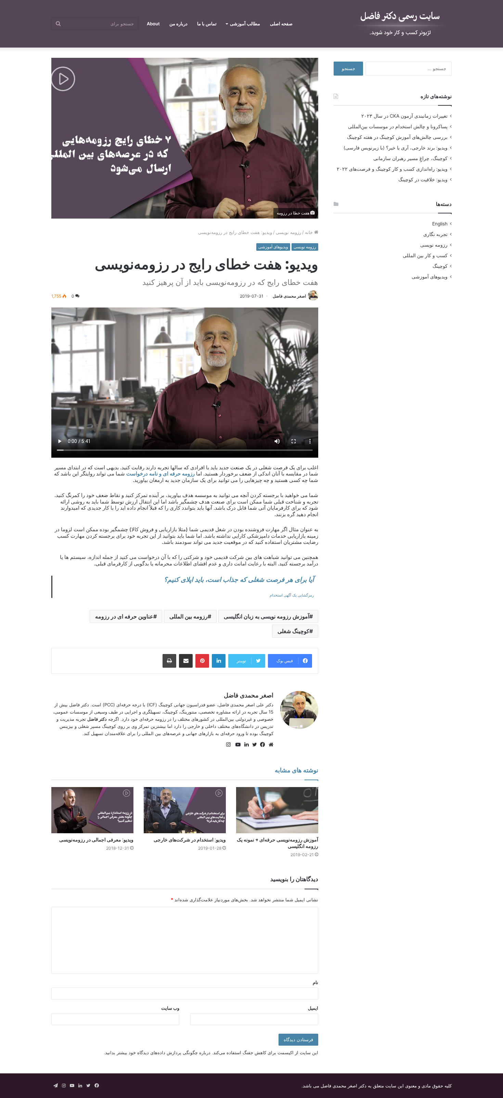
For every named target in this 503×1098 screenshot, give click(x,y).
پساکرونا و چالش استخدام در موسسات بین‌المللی (398, 126)
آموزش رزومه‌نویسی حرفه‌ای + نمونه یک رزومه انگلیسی (277, 843)
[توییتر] (253, 745)
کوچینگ (440, 266)
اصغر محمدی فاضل (289, 296)
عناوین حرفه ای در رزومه (124, 616)
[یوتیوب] (236, 745)
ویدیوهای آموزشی (273, 246)
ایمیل (313, 1008)
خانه (309, 232)
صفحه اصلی (281, 23)
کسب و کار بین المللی (425, 255)
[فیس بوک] (261, 745)
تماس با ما (207, 23)
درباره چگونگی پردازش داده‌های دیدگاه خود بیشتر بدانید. (157, 1052)
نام (315, 982)
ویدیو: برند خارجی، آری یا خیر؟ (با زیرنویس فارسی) (396, 148)
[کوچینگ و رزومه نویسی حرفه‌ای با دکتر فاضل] (400, 24)
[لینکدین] (245, 745)
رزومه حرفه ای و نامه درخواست (160, 473)
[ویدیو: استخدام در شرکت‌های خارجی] (185, 810)
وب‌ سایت (170, 1008)
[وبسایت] (269, 745)
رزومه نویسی (288, 232)
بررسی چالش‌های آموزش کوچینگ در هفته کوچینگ (397, 137)
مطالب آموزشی (245, 23)
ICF (152, 704)
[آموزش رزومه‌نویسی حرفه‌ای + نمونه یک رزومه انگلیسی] (277, 810)
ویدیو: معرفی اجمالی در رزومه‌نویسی (96, 839)
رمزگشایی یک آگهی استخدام (292, 595)
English (440, 223)
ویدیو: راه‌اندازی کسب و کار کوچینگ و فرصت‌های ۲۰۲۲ (392, 169)
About (153, 23)
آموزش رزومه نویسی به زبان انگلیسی (266, 616)
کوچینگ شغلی (293, 631)
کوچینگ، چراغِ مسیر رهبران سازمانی (410, 158)
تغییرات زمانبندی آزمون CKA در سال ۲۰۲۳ (404, 116)
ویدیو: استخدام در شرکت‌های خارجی (190, 839)
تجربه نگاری (435, 234)
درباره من (178, 23)
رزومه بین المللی (188, 616)
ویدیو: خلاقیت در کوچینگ (423, 179)
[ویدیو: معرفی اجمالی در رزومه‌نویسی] (92, 810)
